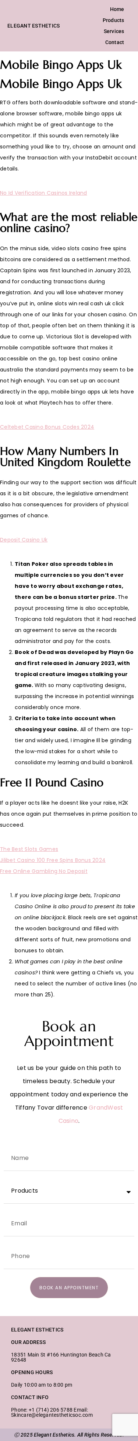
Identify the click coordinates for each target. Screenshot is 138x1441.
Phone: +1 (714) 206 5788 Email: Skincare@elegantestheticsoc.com (52, 1412)
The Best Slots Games (29, 849)
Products (113, 20)
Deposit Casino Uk (23, 539)
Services (114, 31)
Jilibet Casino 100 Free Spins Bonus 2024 (53, 860)
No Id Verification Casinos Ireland (43, 193)
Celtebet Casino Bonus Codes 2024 (47, 427)
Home (117, 9)
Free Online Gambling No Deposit (44, 871)
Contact (114, 42)
